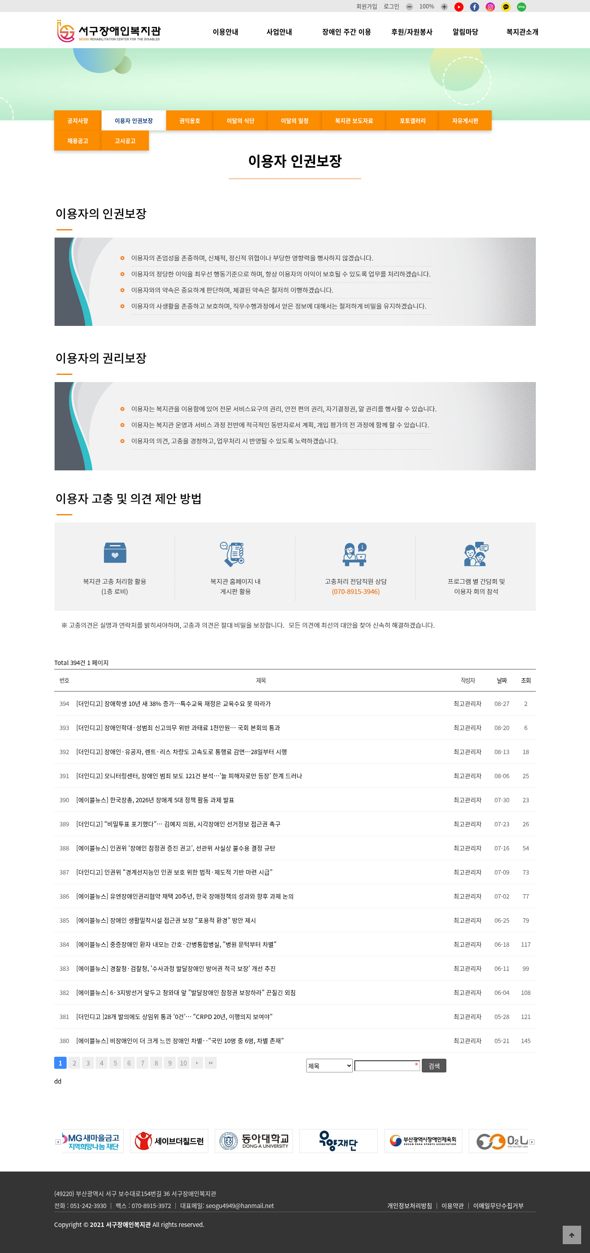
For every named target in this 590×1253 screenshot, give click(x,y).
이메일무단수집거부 (498, 1205)
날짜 (501, 680)
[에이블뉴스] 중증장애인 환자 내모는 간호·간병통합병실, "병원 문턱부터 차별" (176, 944)
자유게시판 (465, 120)
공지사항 (77, 120)
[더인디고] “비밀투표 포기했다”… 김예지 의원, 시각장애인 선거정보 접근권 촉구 (178, 823)
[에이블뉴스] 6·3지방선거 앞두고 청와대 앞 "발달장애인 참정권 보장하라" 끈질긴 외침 (186, 992)
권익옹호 (189, 120)
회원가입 (366, 6)
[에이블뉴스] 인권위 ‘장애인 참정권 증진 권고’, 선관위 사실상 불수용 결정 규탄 (175, 847)
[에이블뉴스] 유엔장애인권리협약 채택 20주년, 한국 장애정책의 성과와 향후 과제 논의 (185, 896)
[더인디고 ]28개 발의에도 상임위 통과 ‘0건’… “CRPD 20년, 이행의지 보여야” (174, 1016)
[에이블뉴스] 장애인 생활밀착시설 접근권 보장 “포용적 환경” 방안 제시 (166, 920)
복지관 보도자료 (354, 120)
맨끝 (211, 1063)
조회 (525, 680)
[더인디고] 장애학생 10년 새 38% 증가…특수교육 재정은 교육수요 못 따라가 (173, 703)
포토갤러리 (413, 120)
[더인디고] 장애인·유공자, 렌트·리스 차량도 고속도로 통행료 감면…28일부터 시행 (181, 751)
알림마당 (469, 31)
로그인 (391, 6)
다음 (197, 1063)
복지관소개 (525, 31)
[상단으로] (572, 1235)
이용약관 (452, 1205)
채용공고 (77, 140)
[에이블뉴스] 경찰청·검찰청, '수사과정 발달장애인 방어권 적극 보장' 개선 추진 (176, 968)
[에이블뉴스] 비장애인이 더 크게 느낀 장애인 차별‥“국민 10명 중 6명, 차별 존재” (180, 1040)
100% (426, 6)
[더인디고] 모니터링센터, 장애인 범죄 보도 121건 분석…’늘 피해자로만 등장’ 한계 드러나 (189, 775)
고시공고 (125, 140)
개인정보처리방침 (409, 1205)
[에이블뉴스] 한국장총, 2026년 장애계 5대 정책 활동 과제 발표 (155, 799)
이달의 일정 (295, 120)
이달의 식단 (240, 120)
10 (183, 1063)
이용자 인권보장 (134, 120)
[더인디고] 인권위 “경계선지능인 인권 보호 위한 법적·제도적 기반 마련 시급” (174, 872)
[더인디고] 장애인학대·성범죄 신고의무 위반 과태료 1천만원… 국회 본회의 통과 (178, 727)
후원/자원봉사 (412, 31)
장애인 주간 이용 (346, 31)
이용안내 (229, 31)
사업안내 (284, 31)
